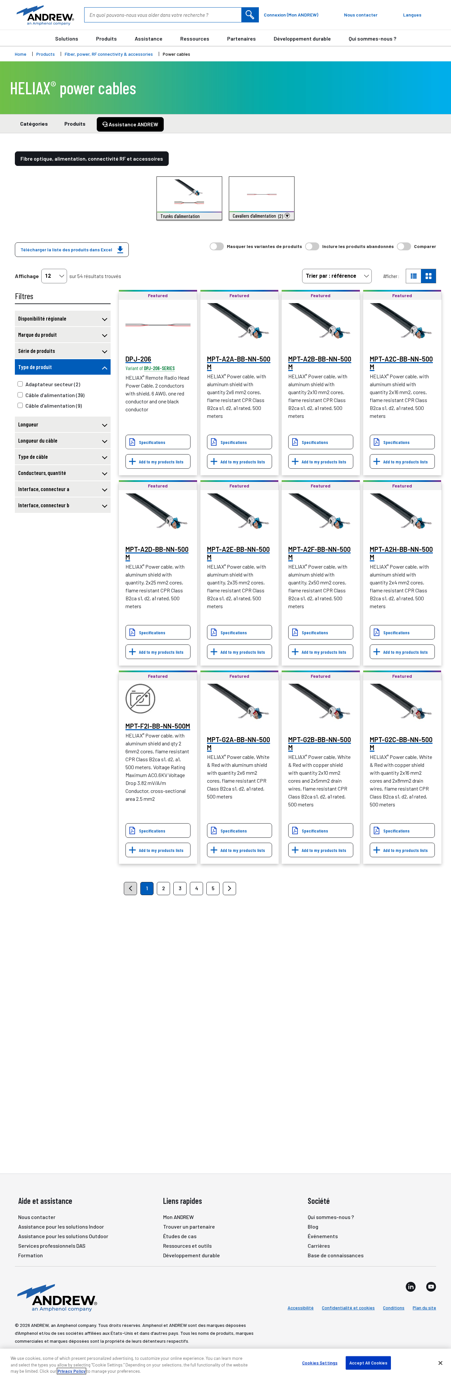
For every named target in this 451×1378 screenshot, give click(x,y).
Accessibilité (301, 1307)
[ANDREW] (44, 15)
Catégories (34, 123)
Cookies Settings (319, 1362)
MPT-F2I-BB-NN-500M (157, 726)
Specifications (152, 442)
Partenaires (241, 38)
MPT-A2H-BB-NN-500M (401, 553)
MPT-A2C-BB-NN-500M (401, 363)
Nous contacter (36, 1217)
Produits (106, 38)
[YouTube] (431, 1286)
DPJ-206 (138, 359)
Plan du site (424, 1307)
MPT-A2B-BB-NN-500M (319, 363)
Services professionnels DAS (52, 1245)
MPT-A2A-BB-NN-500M (238, 363)
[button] (261, 215)
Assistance (148, 38)
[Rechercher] (250, 15)
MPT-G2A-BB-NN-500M (238, 743)
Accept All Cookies (368, 1362)
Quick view (157, 325)
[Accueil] (56, 1297)
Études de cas (179, 1236)
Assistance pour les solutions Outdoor (63, 1236)
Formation (30, 1255)
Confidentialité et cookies (348, 1307)
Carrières (319, 1245)
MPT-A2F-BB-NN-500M (319, 553)
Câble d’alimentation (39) (55, 395)
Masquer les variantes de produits (264, 246)
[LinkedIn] (410, 1286)
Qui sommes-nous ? (372, 38)
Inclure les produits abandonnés (358, 246)
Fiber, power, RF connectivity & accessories (109, 54)
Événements (323, 1236)
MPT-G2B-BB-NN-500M (319, 743)
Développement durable (302, 38)
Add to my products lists (161, 461)
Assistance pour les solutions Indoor (61, 1226)
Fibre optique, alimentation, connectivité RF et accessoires (91, 158)
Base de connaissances (336, 1255)
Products (45, 54)
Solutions (66, 38)
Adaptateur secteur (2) (52, 384)
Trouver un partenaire (189, 1226)
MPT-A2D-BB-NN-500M (157, 553)
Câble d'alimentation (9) (53, 405)
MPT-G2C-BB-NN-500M (401, 743)
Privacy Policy (71, 1371)
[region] (225, 1363)
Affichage (27, 276)
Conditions (393, 1307)
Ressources (194, 38)
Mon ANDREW (178, 1217)
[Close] (440, 1363)
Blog (313, 1226)
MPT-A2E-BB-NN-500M (238, 553)
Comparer (425, 246)
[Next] (229, 888)
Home (20, 54)
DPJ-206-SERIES (159, 368)
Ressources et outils (187, 1245)
